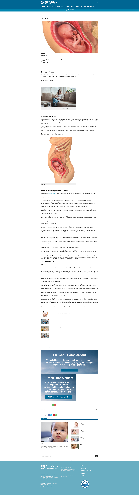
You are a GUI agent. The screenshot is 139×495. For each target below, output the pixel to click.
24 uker (42, 410)
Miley (81, 423)
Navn (62, 6)
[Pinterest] (54, 415)
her (59, 64)
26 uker (96, 410)
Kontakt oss (83, 473)
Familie (67, 6)
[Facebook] (49, 415)
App (81, 6)
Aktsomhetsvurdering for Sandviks (47, 490)
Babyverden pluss (90, 6)
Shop (85, 6)
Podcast (77, 6)
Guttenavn (42, 441)
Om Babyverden (83, 468)
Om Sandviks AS (84, 471)
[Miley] (75, 425)
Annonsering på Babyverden (86, 470)
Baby (58, 6)
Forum (72, 6)
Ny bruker (82, 475)
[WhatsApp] (56, 415)
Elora (81, 430)
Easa (81, 444)
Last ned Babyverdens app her (46, 347)
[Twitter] (51, 415)
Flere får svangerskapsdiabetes (63, 313)
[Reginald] (75, 439)
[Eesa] (54, 432)
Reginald (81, 437)
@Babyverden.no (75, 460)
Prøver (43, 6)
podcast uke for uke (51, 193)
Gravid (48, 6)
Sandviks (42, 473)
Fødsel (53, 6)
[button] (97, 2)
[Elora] (75, 432)
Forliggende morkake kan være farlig (64, 320)
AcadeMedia (50, 476)
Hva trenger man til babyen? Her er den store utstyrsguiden (69, 334)
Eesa (42, 443)
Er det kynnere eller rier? (62, 327)
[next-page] (43, 451)
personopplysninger (44, 487)
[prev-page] (41, 451)
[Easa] (75, 446)
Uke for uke (45, 16)
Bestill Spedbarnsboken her (69, 10)
